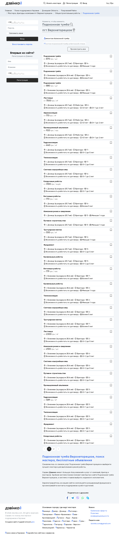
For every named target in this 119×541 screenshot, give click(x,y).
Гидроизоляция (51, 142)
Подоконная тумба (52, 56)
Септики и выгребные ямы (56, 169)
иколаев (46, 521)
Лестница (48, 98)
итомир (72, 511)
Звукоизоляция (50, 113)
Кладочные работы (53, 181)
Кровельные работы (53, 257)
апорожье (47, 514)
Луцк (68, 518)
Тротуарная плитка (53, 230)
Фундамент (49, 245)
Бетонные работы (52, 196)
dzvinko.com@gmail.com (101, 524)
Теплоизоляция (51, 157)
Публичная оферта (99, 511)
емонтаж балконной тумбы (56, 38)
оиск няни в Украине (15, 533)
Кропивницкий (48, 518)
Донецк (63, 511)
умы (81, 521)
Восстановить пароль (22, 44)
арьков (67, 524)
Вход (22, 39)
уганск (60, 518)
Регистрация (22, 80)
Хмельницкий (48, 528)
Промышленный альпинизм (56, 127)
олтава (66, 521)
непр (55, 511)
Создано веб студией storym (20, 522)
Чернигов (70, 528)
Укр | (109, 3)
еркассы (60, 528)
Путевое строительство (55, 221)
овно (74, 521)
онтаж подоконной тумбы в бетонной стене (64, 44)
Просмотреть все (78, 49)
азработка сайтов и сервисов (40, 533)
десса (56, 521)
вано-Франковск (62, 514)
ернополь (47, 524)
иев (75, 514)
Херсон (76, 524)
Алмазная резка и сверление (57, 211)
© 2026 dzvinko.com (13, 513)
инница (46, 511)
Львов (74, 518)
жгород (58, 524)
